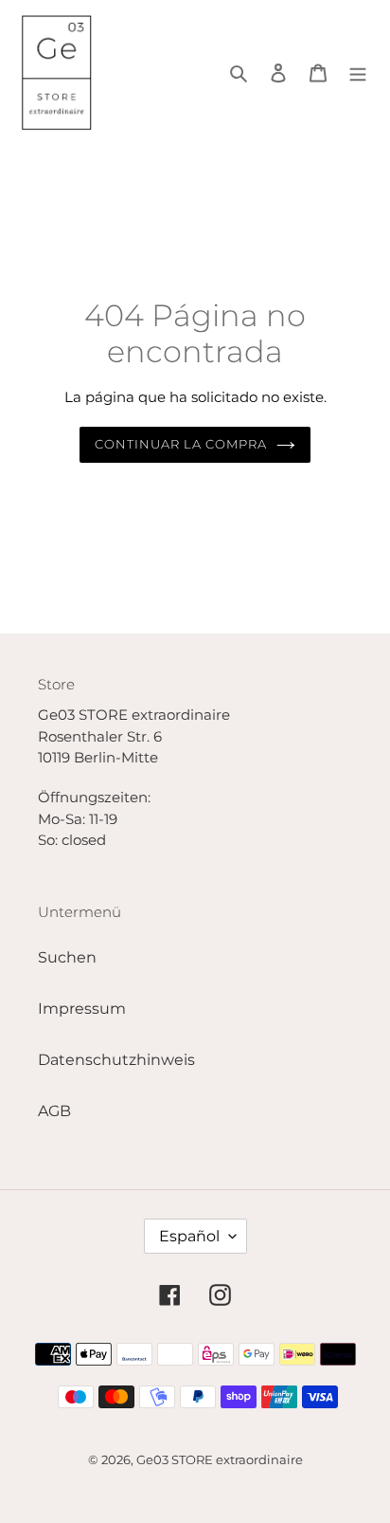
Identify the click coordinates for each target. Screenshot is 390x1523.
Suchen (67, 957)
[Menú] (358, 72)
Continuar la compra (181, 443)
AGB (54, 1111)
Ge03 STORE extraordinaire (219, 1459)
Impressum (82, 1009)
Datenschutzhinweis (116, 1060)
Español (189, 1236)
